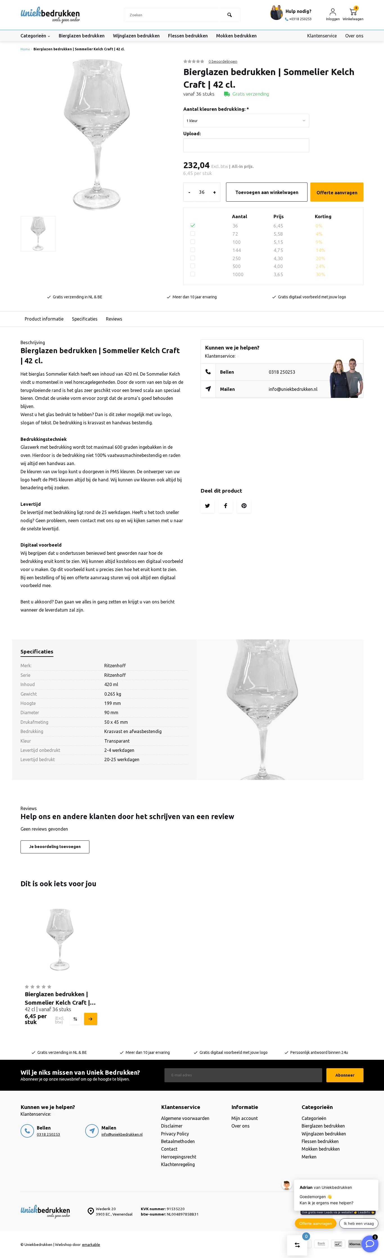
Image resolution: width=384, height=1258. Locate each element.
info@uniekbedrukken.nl (293, 389)
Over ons (354, 35)
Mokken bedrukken (236, 35)
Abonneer (344, 1075)
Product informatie (44, 318)
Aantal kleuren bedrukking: (216, 109)
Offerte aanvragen (337, 192)
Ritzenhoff (115, 665)
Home (25, 49)
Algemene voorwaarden (185, 1118)
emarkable (91, 1244)
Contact (169, 1148)
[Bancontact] (338, 1245)
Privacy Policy (175, 1133)
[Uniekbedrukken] (50, 14)
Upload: (192, 133)
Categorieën (33, 35)
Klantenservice (322, 35)
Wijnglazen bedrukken (136, 35)
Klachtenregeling (178, 1164)
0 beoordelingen (223, 61)
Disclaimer (171, 1125)
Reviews (114, 318)
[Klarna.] (355, 1245)
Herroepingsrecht (178, 1156)
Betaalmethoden (178, 1141)
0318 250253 (282, 372)
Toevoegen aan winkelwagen (266, 192)
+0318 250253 (300, 19)
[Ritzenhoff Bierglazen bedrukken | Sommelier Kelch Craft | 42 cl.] (60, 940)
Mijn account (244, 1118)
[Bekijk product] (90, 1019)
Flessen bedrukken (188, 35)
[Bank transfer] (321, 1245)
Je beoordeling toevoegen (55, 846)
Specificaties (85, 318)
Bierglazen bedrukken (82, 35)
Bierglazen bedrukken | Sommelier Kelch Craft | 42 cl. (79, 49)
